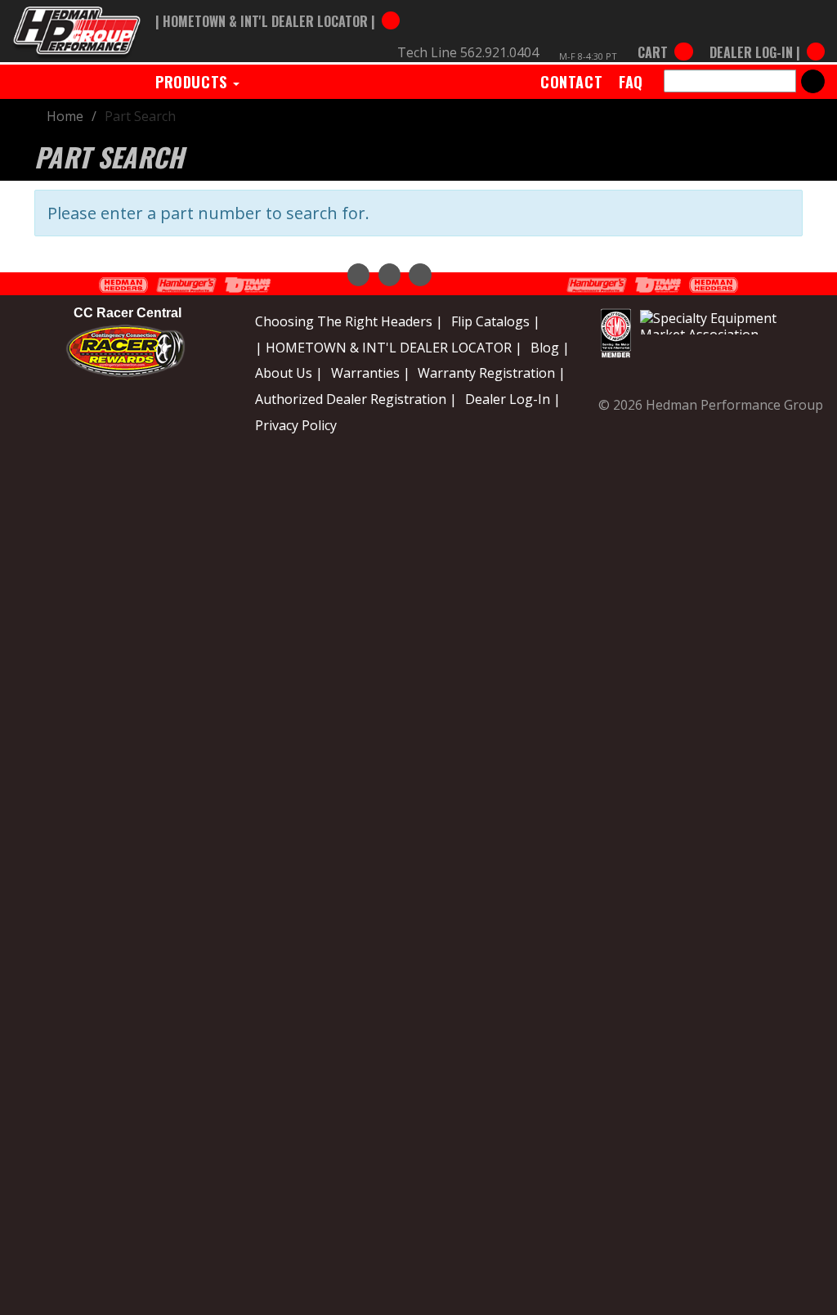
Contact (571, 81)
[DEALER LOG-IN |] (763, 37)
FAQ (631, 81)
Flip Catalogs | (495, 321)
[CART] (664, 37)
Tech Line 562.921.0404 (468, 52)
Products (193, 81)
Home (65, 116)
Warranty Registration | (492, 373)
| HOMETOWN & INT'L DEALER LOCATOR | (388, 348)
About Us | (289, 373)
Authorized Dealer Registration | (356, 399)
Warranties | (370, 373)
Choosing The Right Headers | (349, 321)
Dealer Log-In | (513, 399)
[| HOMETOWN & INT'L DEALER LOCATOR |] (277, 5)
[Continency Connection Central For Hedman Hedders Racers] (125, 350)
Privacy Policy (296, 425)
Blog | (550, 348)
